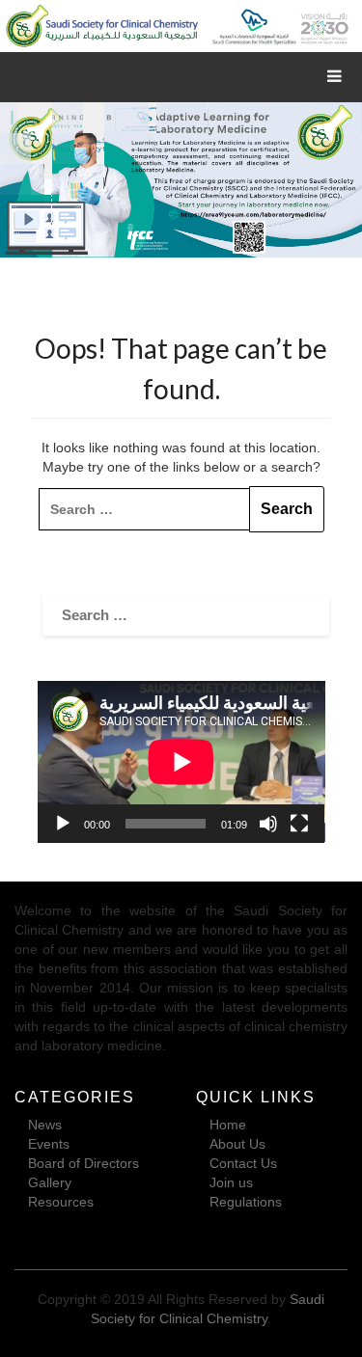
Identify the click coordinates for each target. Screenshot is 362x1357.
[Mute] (268, 823)
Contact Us (243, 1163)
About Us (237, 1144)
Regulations (245, 1201)
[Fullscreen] (299, 823)
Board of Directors (83, 1163)
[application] (181, 761)
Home (227, 1124)
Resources (61, 1201)
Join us (231, 1182)
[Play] (62, 823)
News (45, 1124)
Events (49, 1144)
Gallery (49, 1182)
